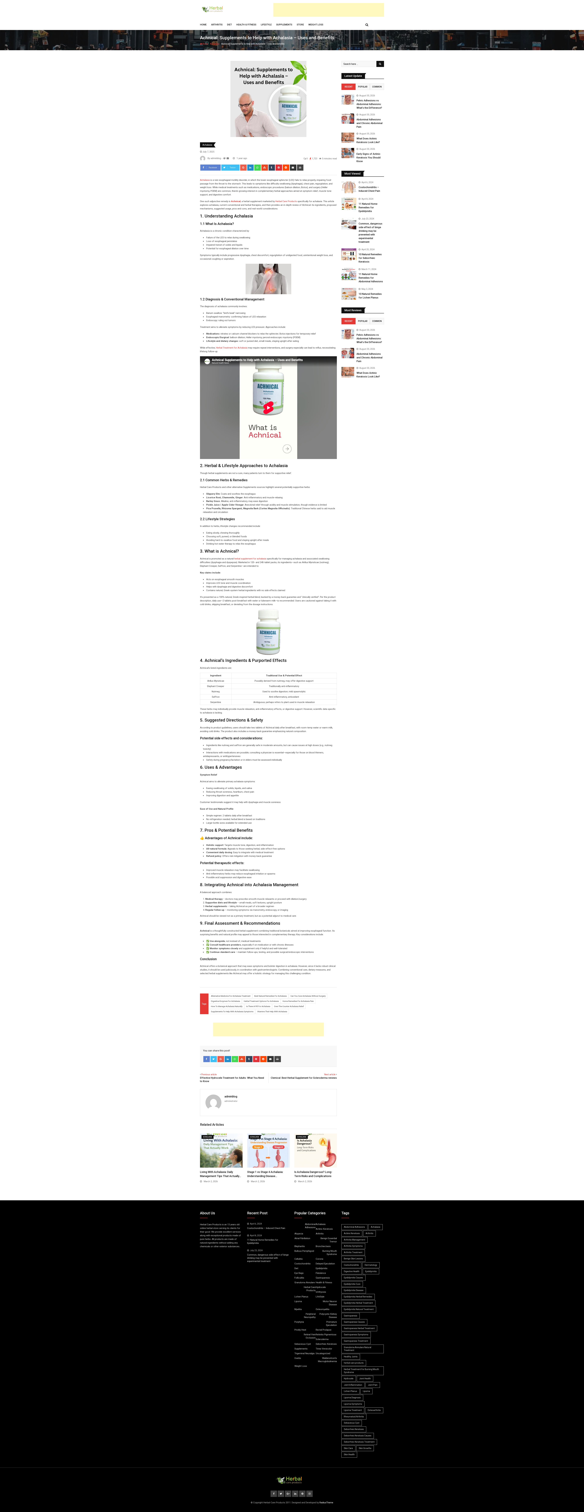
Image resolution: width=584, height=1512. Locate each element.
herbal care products (354, 1363)
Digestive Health (351, 1271)
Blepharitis (299, 1246)
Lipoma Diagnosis (352, 1397)
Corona (319, 1259)
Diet (229, 24)
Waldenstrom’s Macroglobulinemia (327, 1360)
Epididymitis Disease (353, 1290)
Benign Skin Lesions (353, 1258)
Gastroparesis (323, 1277)
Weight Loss (315, 24)
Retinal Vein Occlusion (310, 1336)
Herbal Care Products (286, 201)
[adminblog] (227, 158)
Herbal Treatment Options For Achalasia (261, 1001)
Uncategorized (323, 1353)
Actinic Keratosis (324, 1229)
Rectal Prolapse (323, 1329)
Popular (362, 87)
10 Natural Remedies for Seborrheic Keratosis (370, 258)
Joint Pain (372, 1385)
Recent (349, 87)
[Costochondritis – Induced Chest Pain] (348, 187)
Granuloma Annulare (304, 1282)
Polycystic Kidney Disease (328, 1316)
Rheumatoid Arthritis (354, 1416)
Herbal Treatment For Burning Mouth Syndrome (361, 1371)
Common (377, 87)
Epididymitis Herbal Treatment (358, 1303)
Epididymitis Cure (352, 1284)
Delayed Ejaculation (325, 1263)
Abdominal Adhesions (310, 1226)
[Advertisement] (328, 10)
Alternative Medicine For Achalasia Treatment (230, 996)
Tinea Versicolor (324, 1348)
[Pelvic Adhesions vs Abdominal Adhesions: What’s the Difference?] (347, 100)
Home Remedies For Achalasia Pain (298, 1001)
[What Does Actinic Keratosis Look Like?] (347, 138)
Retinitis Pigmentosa (326, 1334)
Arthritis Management (354, 1240)
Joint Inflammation (353, 1385)
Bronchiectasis (323, 1246)
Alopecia (298, 1233)
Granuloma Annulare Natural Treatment (357, 1349)
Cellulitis (298, 1259)
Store (300, 24)
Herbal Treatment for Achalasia (231, 347)
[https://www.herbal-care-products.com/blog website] (224, 158)
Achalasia (214, 44)
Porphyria (299, 1322)
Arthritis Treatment (353, 1252)
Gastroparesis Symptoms (356, 1334)
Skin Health (349, 1454)
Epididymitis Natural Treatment (359, 1309)
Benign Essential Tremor (329, 1240)
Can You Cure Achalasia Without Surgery (308, 996)
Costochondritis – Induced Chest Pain (266, 1228)
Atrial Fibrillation (302, 1238)
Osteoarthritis (374, 1410)
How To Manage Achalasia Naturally (226, 1006)
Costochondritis (302, 1263)
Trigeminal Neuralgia (304, 1353)
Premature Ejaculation (331, 1323)
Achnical (236, 201)
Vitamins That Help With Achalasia (272, 1011)
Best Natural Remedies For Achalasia (270, 996)
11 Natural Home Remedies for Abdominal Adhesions (371, 278)
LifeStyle (266, 24)
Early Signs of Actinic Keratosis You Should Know (368, 157)
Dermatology (371, 1265)
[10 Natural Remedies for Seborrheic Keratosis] (348, 254)
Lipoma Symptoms (353, 1404)
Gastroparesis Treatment (356, 1341)
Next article (329, 1074)
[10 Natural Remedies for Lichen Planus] (348, 294)
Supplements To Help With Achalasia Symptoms (232, 1011)
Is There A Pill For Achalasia (258, 1006)
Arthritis (216, 24)
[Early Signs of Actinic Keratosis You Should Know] (347, 153)
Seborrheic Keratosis (326, 1344)
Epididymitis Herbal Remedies (358, 1296)
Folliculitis (299, 1277)
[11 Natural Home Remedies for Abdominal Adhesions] (348, 274)
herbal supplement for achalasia (250, 558)
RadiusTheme (326, 1502)
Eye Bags (299, 1273)
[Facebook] (206, 1059)
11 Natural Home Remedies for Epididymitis (368, 207)
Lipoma (298, 1301)
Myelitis (298, 1309)
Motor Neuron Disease (330, 1303)
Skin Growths (365, 1448)
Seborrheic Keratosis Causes (357, 1435)
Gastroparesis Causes (354, 1322)
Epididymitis (321, 1268)
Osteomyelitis (322, 1309)
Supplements (284, 24)
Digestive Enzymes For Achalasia (225, 1001)
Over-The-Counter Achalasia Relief (289, 1006)
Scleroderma (322, 1339)
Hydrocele (321, 1287)
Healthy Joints (351, 1356)
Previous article (209, 1074)
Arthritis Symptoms (353, 1246)
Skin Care (348, 1448)
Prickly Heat (300, 1329)
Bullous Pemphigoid (304, 1251)
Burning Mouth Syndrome (329, 1253)
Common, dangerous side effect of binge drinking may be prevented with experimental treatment (268, 1258)
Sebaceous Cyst (302, 1344)
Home (203, 24)
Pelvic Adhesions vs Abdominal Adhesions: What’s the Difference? (369, 104)
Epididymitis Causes (353, 1277)
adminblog (230, 1096)
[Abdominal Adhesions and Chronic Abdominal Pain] (347, 119)
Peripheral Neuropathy (310, 1316)
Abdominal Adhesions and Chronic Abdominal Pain (369, 123)
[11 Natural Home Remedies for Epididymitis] (348, 204)
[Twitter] (213, 1059)
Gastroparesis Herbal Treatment (359, 1328)
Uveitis (297, 1358)
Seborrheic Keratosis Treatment (359, 1442)
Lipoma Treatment (353, 1410)
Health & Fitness (246, 24)
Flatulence (321, 1273)
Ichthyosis (321, 1292)
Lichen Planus (301, 1296)
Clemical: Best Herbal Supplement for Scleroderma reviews (304, 1077)
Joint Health (365, 1378)
